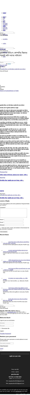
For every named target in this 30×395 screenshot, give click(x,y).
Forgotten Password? (5, 333)
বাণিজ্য (4, 30)
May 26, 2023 (3, 65)
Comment (3, 207)
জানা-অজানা (5, 23)
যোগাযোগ (28, 394)
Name (2, 219)
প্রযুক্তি (4, 26)
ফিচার (4, 18)
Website (2, 225)
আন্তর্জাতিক (5, 24)
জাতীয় (4, 20)
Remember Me (5, 328)
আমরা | (17, 394)
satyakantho (18, 391)
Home (1, 49)
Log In (1, 348)
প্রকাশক (9, 63)
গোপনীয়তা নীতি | (22, 394)
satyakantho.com (11, 312)
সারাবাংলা (4, 12)
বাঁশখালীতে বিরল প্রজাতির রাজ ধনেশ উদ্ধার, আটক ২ (12, 198)
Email (2, 222)
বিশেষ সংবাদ (5, 28)
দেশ (3, 19)
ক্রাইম (4, 22)
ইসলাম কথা (5, 27)
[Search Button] (14, 62)
